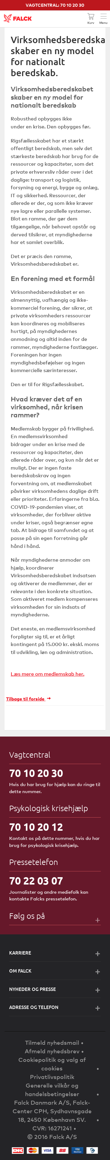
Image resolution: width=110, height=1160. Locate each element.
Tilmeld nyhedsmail (52, 1042)
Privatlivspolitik (52, 1076)
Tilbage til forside (26, 698)
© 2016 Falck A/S (52, 1136)
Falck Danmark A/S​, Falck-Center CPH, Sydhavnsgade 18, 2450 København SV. (52, 1111)
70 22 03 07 (36, 880)
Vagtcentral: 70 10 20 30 (55, 5)
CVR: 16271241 (52, 1128)
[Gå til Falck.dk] (17, 18)
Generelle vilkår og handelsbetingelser (52, 1089)
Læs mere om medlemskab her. (47, 674)
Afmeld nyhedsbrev (52, 1051)
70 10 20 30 (36, 773)
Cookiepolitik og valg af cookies (52, 1064)
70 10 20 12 (36, 827)
